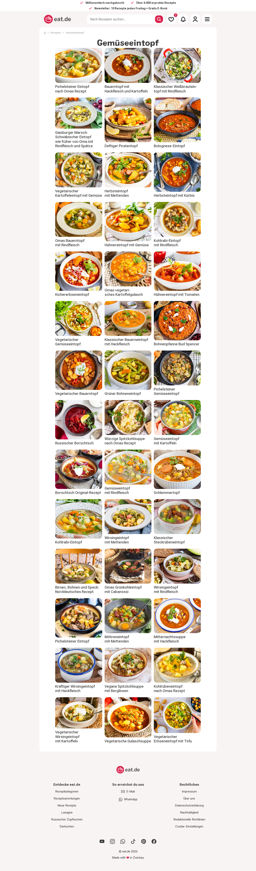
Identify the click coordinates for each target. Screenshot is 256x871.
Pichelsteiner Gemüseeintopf (166, 391)
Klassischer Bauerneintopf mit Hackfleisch (126, 342)
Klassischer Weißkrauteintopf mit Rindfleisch (175, 88)
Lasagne (67, 812)
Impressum (189, 791)
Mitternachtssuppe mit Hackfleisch (170, 639)
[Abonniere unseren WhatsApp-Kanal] (123, 841)
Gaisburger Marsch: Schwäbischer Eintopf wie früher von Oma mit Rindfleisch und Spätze (74, 139)
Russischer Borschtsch (74, 443)
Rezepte (56, 32)
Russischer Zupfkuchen (67, 819)
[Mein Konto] (195, 19)
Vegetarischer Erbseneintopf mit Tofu (173, 739)
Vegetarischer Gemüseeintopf (68, 342)
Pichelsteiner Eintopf (72, 641)
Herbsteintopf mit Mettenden (117, 193)
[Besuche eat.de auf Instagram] (112, 841)
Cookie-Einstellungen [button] (189, 826)
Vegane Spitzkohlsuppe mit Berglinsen (124, 688)
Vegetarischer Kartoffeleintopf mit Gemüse (78, 193)
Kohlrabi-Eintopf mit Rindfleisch (167, 242)
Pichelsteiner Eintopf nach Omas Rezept (72, 88)
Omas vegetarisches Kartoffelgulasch (124, 292)
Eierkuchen (67, 826)
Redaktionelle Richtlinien (189, 819)
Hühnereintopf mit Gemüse (127, 245)
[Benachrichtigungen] (183, 19)
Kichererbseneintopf (72, 294)
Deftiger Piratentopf (121, 146)
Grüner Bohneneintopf (123, 393)
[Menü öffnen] (207, 19)
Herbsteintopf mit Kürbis (174, 195)
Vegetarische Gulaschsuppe (128, 741)
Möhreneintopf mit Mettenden (117, 639)
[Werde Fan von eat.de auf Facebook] (154, 841)
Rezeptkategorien (66, 791)
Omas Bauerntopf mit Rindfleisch (69, 242)
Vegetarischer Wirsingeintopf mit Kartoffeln (67, 736)
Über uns (189, 798)
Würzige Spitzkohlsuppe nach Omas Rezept (125, 441)
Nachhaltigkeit (189, 812)
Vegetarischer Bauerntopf (76, 393)
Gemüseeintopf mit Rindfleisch (117, 490)
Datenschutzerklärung (189, 805)
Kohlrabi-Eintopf (68, 542)
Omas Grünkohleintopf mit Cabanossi (123, 589)
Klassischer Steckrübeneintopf (169, 540)
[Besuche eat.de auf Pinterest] (143, 841)
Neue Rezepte (66, 805)
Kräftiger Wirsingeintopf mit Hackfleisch (75, 688)
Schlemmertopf (167, 493)
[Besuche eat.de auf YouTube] (102, 841)
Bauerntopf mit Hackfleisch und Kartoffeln (126, 88)
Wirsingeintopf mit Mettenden (117, 540)
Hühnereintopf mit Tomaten (176, 294)
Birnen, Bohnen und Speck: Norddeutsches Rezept (77, 589)
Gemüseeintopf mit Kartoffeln (166, 441)
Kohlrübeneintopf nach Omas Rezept (169, 688)
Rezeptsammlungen (67, 798)
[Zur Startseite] (57, 19)
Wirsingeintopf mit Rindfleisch (166, 589)
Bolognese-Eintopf (169, 146)
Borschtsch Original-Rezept (78, 493)
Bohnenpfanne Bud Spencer (176, 344)
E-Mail (130, 791)
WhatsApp (130, 799)
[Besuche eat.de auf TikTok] (133, 841)
